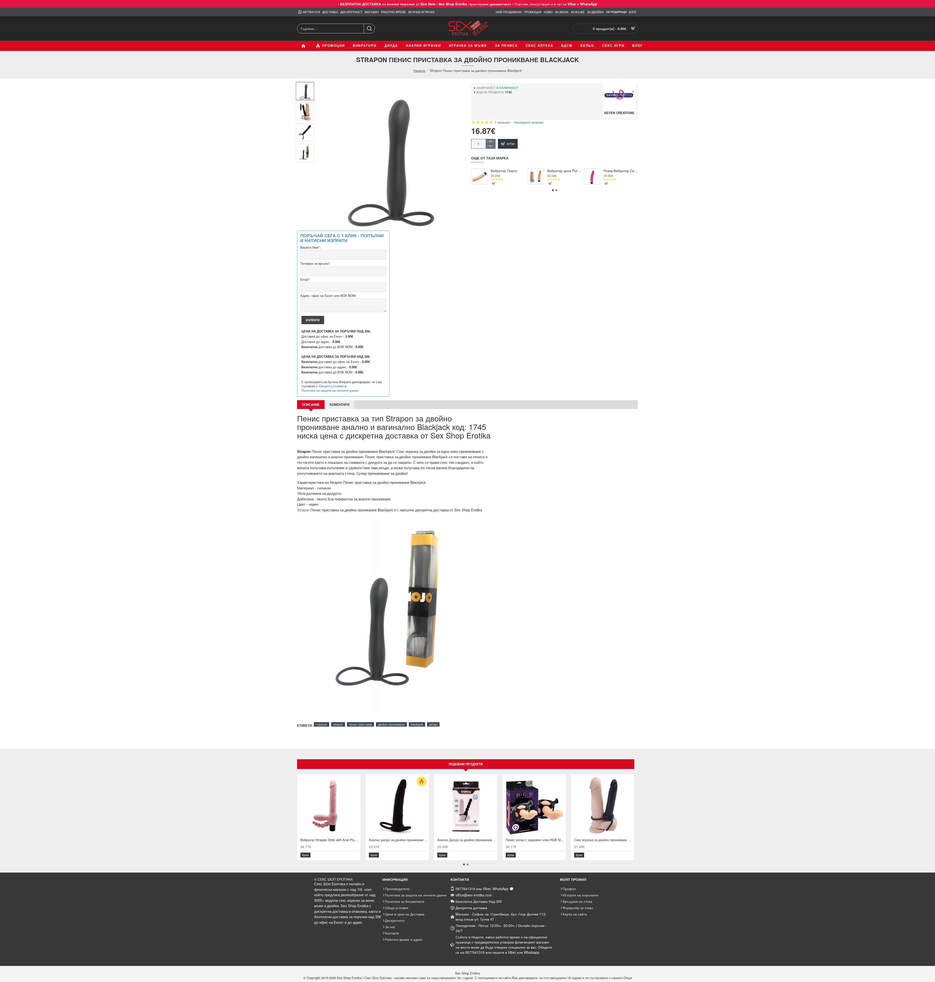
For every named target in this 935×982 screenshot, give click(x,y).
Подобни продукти (466, 764)
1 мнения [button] (502, 122)
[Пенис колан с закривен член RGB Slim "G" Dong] (534, 805)
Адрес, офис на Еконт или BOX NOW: (328, 296)
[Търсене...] (369, 28)
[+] (490, 141)
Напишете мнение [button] (528, 122)
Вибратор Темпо (504, 170)
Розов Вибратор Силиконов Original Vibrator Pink (621, 170)
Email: (305, 280)
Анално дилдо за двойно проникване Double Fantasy (398, 840)
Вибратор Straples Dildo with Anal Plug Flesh (329, 840)
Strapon (303, 509)
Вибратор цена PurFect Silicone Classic (564, 170)
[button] (306, 85)
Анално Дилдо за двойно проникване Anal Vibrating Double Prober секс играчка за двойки (466, 840)
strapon (338, 724)
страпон (321, 724)
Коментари (339, 404)
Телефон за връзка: (315, 264)
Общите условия (331, 386)
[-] (490, 146)
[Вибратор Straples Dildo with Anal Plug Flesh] (329, 805)
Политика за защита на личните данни (329, 390)
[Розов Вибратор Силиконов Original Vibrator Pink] (592, 176)
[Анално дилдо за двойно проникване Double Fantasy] (397, 805)
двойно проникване (391, 724)
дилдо (433, 724)
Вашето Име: (310, 247)
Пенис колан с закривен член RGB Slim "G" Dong (535, 840)
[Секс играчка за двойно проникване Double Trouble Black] (602, 805)
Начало (419, 70)
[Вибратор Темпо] (479, 176)
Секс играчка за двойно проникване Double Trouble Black (603, 840)
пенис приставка (360, 724)
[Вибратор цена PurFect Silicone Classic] (536, 176)
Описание (311, 404)
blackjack (417, 724)
